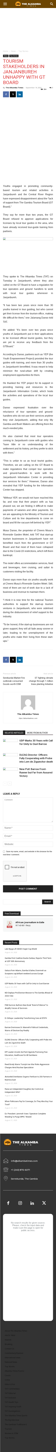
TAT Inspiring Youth (13, 1406)
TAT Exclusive (10, 1397)
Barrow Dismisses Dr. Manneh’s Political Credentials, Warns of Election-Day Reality (26, 1029)
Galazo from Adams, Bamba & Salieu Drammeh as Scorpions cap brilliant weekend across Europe (25, 972)
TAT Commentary (12, 1389)
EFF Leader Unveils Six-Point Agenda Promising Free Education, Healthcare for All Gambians (26, 1053)
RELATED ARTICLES (14, 733)
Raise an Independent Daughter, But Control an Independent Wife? (24, 1090)
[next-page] (9, 783)
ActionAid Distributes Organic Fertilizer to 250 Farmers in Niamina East (28, 1078)
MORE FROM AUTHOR (37, 733)
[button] (52, 4)
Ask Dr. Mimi (10, 1335)
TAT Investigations (12, 1411)
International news (12, 1357)
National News (11, 1362)
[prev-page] (5, 783)
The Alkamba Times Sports (16, 1415)
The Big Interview (12, 1420)
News (13, 51)
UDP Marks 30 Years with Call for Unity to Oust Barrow (27, 984)
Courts (7, 1375)
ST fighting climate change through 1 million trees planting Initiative (41, 681)
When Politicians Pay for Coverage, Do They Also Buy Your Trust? (29, 1103)
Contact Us (9, 1348)
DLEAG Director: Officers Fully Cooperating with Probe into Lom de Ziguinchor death (36, 758)
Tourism (8, 1429)
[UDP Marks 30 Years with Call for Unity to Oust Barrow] (10, 744)
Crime (7, 1380)
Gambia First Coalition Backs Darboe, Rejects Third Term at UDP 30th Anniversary (28, 959)
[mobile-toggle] (5, 4)
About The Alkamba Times (16, 1331)
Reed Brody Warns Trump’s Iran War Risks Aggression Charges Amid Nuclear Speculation (27, 1066)
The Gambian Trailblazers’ (16, 1424)
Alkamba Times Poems (14, 1371)
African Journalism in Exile (30, 922)
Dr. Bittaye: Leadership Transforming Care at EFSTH (26, 1018)
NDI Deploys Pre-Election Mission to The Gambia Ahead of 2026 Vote (28, 994)
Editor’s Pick (10, 1384)
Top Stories (23, 51)
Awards (8, 1340)
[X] (13, 94)
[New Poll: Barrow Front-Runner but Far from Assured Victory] (10, 772)
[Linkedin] (20, 94)
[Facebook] (6, 94)
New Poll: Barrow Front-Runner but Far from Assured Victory (35, 772)
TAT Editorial (10, 1393)
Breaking (8, 1344)
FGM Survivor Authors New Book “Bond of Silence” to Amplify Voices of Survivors (26, 1006)
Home (5, 51)
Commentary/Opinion (14, 1353)
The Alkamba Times (14, 87)
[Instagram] (20, 1203)
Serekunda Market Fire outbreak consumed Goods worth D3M (14, 681)
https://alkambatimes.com (28, 718)
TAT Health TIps (11, 1402)
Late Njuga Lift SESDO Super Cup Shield (21, 949)
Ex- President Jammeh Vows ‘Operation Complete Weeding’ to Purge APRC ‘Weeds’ (25, 1115)
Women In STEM (11, 1433)
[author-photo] (28, 710)
